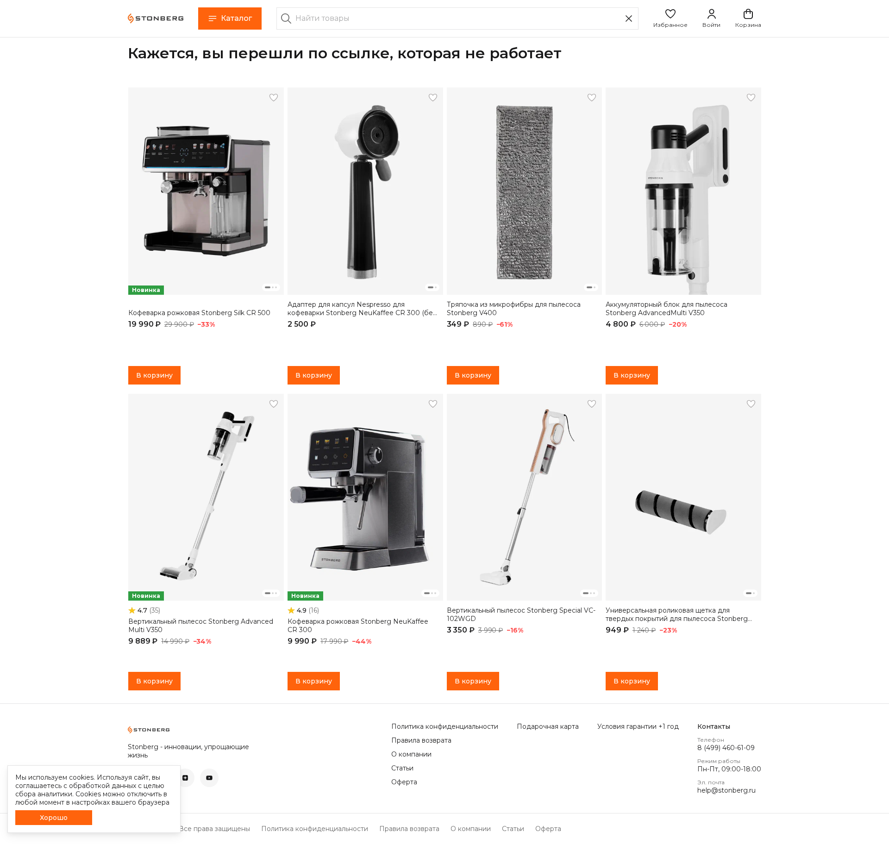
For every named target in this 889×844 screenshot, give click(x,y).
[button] (670, 18)
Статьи (402, 768)
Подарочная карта (548, 726)
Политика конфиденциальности (444, 726)
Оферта (404, 782)
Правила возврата (421, 740)
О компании (411, 754)
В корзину (154, 375)
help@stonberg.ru (726, 790)
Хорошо (54, 817)
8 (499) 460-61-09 (726, 748)
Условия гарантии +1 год (638, 726)
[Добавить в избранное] (273, 97)
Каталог (236, 18)
